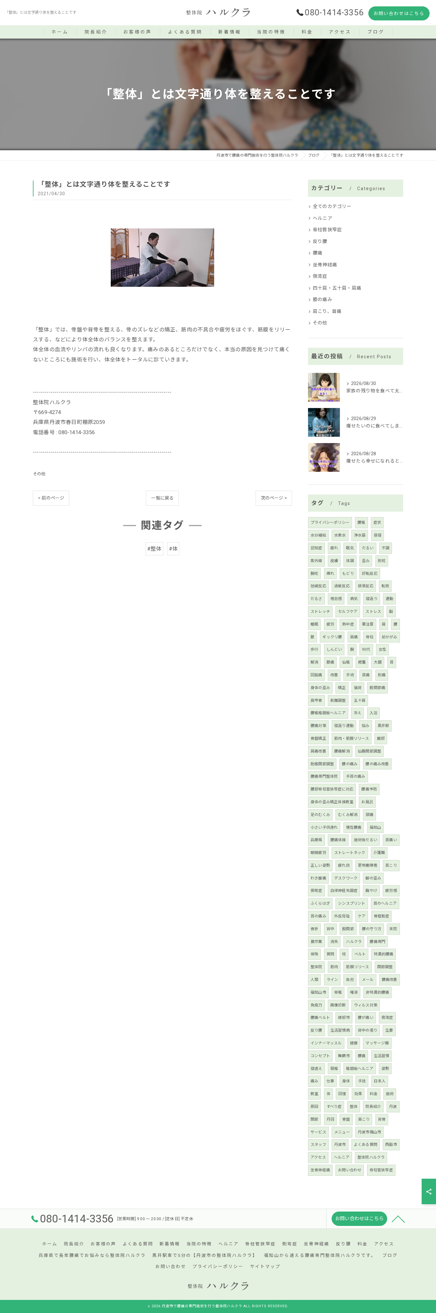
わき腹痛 (318, 878)
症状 (377, 522)
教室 (314, 1094)
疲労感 (391, 890)
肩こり (364, 1119)
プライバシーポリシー (330, 522)
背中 (330, 929)
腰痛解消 (342, 751)
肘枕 (382, 561)
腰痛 (317, 253)
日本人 (380, 1081)
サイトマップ (265, 1266)
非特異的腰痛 (377, 992)
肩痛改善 (318, 751)
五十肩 (360, 700)
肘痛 (382, 675)
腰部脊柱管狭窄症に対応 (332, 789)
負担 (350, 979)
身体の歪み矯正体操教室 (332, 802)
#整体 (154, 549)
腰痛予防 (369, 789)
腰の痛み (349, 764)
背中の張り (367, 1030)
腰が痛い (365, 1017)
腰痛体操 (338, 840)
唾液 (354, 992)
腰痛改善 (389, 979)
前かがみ (389, 637)
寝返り (372, 599)
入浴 (373, 713)
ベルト (360, 954)
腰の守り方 (371, 929)
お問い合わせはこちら (399, 13)
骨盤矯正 (318, 738)
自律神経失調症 (343, 890)
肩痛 (354, 637)
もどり (348, 573)
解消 (314, 662)
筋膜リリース (357, 967)
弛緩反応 (318, 586)
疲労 (330, 624)
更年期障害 (367, 865)
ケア (361, 916)
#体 (173, 549)
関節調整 (385, 967)
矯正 (342, 688)
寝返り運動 (344, 725)
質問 (330, 954)
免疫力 (316, 1005)
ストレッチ (320, 611)
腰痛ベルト (320, 1017)
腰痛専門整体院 (324, 776)
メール (368, 979)
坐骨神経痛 (325, 265)
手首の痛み (355, 776)
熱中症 (348, 624)
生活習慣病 (340, 1030)
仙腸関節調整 (369, 751)
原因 (314, 1106)
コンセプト (320, 1056)
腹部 (381, 738)
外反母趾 (342, 916)
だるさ (316, 599)
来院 (393, 929)
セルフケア (347, 611)
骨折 (314, 929)
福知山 (375, 827)
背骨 (382, 1119)
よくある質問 (365, 1144)
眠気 (350, 548)
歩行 (314, 649)
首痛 (366, 675)
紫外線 (316, 561)
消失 (334, 941)
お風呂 (367, 802)
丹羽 (330, 1119)
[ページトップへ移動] (398, 1218)
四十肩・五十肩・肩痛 (337, 288)
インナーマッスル (326, 1043)
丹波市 (340, 1144)
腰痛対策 (318, 725)
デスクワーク (345, 878)
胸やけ (371, 890)
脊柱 (369, 637)
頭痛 (369, 814)
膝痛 (330, 662)
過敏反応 (342, 586)
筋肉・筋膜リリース (351, 738)
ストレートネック (349, 852)
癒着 (362, 662)
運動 (389, 599)
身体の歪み (320, 688)
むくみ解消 (347, 814)
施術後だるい (365, 840)
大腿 (377, 662)
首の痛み (318, 916)
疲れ (334, 548)
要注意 (368, 624)
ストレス (373, 611)
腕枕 (314, 573)
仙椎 (346, 662)
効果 (358, 1094)
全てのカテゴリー (332, 206)
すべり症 (334, 1106)
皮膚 (334, 561)
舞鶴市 (344, 1056)
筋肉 (334, 967)
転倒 (385, 586)
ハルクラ (354, 941)
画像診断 (338, 1005)
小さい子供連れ (324, 827)
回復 (342, 1094)
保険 (314, 954)
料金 (374, 1094)
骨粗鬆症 (381, 916)
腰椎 (361, 522)
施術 (390, 1094)
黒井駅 (383, 725)
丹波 (393, 1106)
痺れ (330, 573)
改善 (334, 675)
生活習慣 (381, 1056)
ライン (332, 979)
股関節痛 (377, 688)
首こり (391, 865)
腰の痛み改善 (377, 764)
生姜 (389, 1030)
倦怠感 (336, 599)
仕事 (330, 1081)
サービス (318, 1132)
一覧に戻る (162, 498)
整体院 (316, 967)
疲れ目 (344, 865)
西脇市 (391, 1144)
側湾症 (320, 276)
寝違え (316, 1068)
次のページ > (274, 498)
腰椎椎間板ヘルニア (328, 713)
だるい (368, 548)
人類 (314, 979)
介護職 (379, 852)
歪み (366, 561)
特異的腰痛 (383, 954)
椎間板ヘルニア (359, 1068)
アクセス (318, 1157)
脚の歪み (373, 878)
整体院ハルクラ (371, 1157)
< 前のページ (51, 498)
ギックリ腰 (332, 637)
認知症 (316, 548)
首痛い (391, 840)
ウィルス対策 (365, 1005)
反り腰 (320, 241)
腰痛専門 (377, 941)
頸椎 (334, 1068)
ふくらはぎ (320, 903)
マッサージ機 (377, 1043)
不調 (385, 548)
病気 (354, 599)
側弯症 (316, 890)
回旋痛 (316, 675)
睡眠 (314, 624)
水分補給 (318, 535)
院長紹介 (373, 1106)
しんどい (334, 649)
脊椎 (338, 992)
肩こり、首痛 (327, 311)
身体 (346, 1081)
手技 (362, 1081)
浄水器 (360, 535)
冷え (357, 713)
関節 (314, 1119)
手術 (350, 675)
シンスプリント (351, 903)
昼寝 (377, 535)
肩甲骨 (316, 700)
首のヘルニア (385, 903)
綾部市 (344, 1017)
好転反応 (370, 573)
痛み (314, 1081)
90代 (366, 649)
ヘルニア (322, 218)
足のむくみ (320, 814)
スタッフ (318, 1144)
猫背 (358, 688)
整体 (353, 1106)
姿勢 (385, 1068)
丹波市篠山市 (369, 1132)
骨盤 (346, 1119)
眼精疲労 (318, 852)
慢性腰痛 (354, 827)
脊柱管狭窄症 (327, 230)
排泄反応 (365, 586)
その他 (39, 473)
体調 (350, 561)
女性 (382, 649)
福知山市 (318, 992)
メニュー (342, 1132)
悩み (365, 725)
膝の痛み (322, 299)
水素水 (340, 535)
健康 (353, 1043)
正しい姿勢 (320, 865)
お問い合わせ (349, 1170)
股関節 (348, 929)
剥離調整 (338, 700)
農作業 (316, 941)
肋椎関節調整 (322, 764)
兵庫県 (316, 840)
